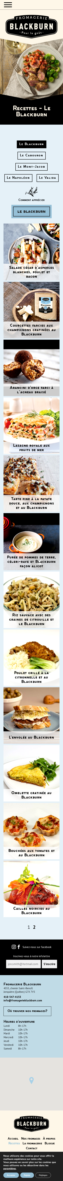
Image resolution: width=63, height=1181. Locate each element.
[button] (31, 1080)
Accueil (13, 1138)
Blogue (50, 1143)
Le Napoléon (18, 177)
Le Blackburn (31, 144)
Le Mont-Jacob (31, 166)
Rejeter (27, 1175)
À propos (49, 1138)
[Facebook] (19, 947)
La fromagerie (32, 1143)
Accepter (11, 1175)
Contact (31, 1148)
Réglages (43, 1175)
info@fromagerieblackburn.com (23, 1000)
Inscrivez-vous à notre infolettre (31, 956)
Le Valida (47, 177)
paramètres (9, 1168)
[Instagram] (14, 947)
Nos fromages (30, 1138)
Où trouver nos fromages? (27, 1011)
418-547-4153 (12, 997)
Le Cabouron (31, 155)
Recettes (14, 1143)
